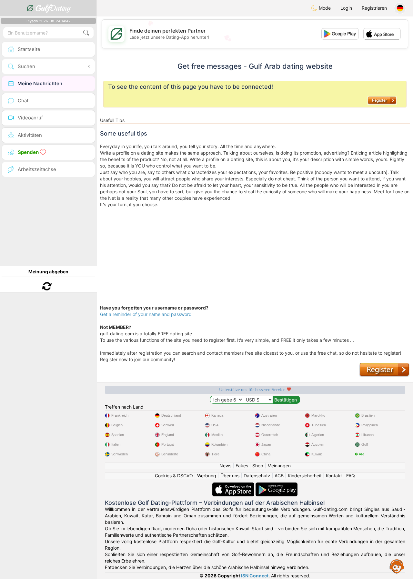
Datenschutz (257, 475)
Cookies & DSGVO (174, 475)
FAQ (350, 475)
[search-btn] (86, 32)
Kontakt (334, 475)
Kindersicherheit (305, 475)
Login (346, 8)
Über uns (229, 475)
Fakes (242, 465)
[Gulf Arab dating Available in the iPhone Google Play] (276, 485)
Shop (257, 465)
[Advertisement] (255, 253)
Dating (52, 8)
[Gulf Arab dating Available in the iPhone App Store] (234, 485)
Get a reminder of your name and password (146, 314)
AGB (279, 475)
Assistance (396, 566)
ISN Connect (254, 575)
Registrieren (374, 8)
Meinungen (279, 465)
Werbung (206, 475)
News (225, 465)
